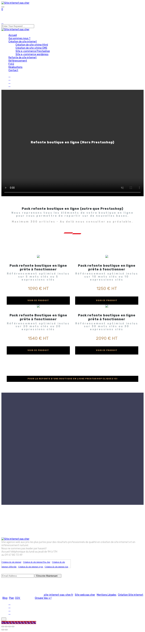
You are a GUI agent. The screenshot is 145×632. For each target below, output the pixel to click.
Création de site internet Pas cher (36, 561)
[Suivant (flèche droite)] (6, 629)
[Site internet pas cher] (15, 2)
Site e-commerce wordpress (32, 54)
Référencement (17, 60)
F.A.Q (11, 63)
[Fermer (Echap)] (12, 626)
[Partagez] (9, 626)
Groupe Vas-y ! (43, 598)
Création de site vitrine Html (32, 44)
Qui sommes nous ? (19, 38)
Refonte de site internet (22, 57)
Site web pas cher (85, 594)
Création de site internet (22, 41)
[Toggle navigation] (2, 6)
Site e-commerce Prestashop (33, 51)
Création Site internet (130, 594)
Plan (11, 598)
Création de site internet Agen (30, 566)
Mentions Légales (106, 594)
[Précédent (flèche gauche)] (2, 629)
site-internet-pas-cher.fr (58, 594)
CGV (18, 598)
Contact (13, 70)
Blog (4, 598)
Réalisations (15, 67)
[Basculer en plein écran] (6, 626)
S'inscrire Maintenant (47, 576)
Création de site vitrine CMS (31, 48)
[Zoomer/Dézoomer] (2, 626)
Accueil (12, 35)
